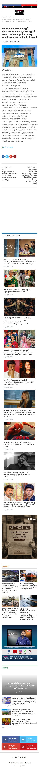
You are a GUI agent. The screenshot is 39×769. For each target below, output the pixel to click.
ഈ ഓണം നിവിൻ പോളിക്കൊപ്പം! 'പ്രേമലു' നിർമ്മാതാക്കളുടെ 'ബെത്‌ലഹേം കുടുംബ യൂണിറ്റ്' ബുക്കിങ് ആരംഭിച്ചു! (19, 262)
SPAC (23, 766)
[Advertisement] (19, 210)
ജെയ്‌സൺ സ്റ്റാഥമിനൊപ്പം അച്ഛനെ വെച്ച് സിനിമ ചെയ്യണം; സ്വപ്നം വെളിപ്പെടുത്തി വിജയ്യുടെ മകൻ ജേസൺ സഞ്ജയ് (19, 505)
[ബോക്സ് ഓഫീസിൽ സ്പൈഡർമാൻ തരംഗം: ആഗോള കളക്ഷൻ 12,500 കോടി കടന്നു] (19, 431)
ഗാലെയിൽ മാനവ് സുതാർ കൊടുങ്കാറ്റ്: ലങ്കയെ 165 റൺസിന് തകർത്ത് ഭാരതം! (19, 685)
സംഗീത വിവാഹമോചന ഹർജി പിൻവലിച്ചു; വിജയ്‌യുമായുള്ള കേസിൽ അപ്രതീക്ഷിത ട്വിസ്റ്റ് (18, 382)
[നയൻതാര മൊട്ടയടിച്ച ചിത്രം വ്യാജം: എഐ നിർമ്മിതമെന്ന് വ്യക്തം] (19, 279)
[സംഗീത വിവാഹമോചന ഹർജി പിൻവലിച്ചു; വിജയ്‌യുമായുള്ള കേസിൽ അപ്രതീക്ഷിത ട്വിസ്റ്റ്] (19, 369)
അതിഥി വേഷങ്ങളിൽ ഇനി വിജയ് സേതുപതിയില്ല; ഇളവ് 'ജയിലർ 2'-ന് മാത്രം (17, 475)
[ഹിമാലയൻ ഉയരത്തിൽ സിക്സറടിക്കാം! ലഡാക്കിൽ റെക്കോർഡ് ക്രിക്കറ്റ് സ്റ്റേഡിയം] (6, 712)
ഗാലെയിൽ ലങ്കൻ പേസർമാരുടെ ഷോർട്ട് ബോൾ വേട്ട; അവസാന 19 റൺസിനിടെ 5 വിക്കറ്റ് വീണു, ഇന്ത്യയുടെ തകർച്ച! (24, 701)
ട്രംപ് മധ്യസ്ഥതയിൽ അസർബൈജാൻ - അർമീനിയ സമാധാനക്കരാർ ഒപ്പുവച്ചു (9, 175)
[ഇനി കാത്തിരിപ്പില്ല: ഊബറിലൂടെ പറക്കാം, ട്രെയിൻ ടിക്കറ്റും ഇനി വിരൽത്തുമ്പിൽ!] (29, 576)
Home (15, 757)
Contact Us (22, 757)
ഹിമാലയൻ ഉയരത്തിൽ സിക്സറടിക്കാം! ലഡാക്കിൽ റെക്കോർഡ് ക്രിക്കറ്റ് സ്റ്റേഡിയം (23, 711)
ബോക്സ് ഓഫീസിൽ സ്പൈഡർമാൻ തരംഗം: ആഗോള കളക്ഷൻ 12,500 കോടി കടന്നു (19, 444)
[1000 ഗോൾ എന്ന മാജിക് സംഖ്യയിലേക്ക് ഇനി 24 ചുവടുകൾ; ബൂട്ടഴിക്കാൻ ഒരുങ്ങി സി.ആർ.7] (6, 721)
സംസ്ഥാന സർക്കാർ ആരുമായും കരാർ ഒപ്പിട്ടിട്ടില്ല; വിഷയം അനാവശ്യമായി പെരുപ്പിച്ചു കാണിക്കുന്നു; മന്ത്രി (29, 177)
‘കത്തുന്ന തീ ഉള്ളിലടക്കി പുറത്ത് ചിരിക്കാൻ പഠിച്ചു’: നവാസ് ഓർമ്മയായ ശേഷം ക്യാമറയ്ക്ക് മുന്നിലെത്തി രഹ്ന (18, 352)
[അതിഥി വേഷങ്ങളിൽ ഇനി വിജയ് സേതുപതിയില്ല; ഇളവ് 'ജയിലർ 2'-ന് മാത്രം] (19, 461)
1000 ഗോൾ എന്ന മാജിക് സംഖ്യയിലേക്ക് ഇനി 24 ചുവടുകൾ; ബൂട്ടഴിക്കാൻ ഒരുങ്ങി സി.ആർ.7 (24, 722)
